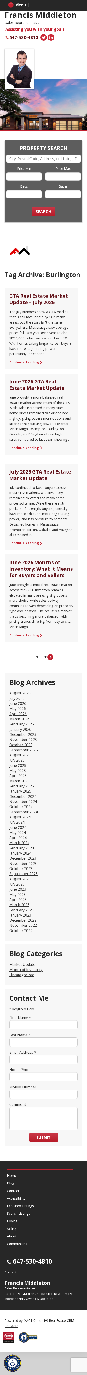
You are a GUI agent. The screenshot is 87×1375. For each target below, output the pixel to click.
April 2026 (18, 713)
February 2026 (21, 724)
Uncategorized (21, 974)
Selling (12, 1228)
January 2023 (20, 915)
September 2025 (23, 750)
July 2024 (17, 822)
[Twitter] (43, 37)
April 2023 (18, 899)
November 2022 (23, 925)
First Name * (20, 1017)
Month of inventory (26, 969)
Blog (10, 1183)
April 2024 (18, 837)
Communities (17, 1243)
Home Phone (20, 1069)
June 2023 (17, 889)
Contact (13, 1190)
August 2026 (20, 693)
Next (50, 657)
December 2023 (22, 858)
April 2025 (18, 775)
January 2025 (20, 791)
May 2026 (17, 708)
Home (12, 1175)
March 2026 (19, 719)
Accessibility (16, 1198)
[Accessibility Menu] (13, 1363)
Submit (43, 1137)
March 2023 (19, 904)
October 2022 (20, 930)
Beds (24, 186)
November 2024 (23, 801)
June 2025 (17, 765)
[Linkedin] (51, 37)
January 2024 (20, 853)
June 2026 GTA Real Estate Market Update (36, 384)
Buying (12, 1221)
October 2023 (20, 868)
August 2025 (20, 755)
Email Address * (22, 1052)
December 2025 (22, 734)
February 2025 (21, 786)
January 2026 (20, 729)
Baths (63, 186)
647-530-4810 (23, 37)
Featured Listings (20, 1205)
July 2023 (17, 884)
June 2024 (17, 827)
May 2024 (17, 832)
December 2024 (22, 796)
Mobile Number (22, 1087)
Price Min (24, 168)
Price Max (63, 168)
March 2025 (19, 781)
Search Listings (18, 1213)
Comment (17, 1104)
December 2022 (22, 920)
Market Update (22, 964)
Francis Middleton (41, 14)
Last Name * (19, 1034)
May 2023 (17, 894)
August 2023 (20, 879)
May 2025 (17, 770)
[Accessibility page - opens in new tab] (29, 1344)
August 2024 (20, 817)
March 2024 (19, 842)
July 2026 (17, 698)
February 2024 (21, 848)
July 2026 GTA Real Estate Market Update (40, 474)
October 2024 (20, 806)
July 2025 (17, 760)
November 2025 (23, 739)
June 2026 (17, 703)
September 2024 (23, 811)
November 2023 (23, 863)
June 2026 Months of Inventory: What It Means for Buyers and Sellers (41, 569)
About (11, 1236)
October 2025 (20, 744)
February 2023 (21, 910)
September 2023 (23, 873)
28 (45, 656)
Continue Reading (24, 362)
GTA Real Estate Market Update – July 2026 (38, 299)
